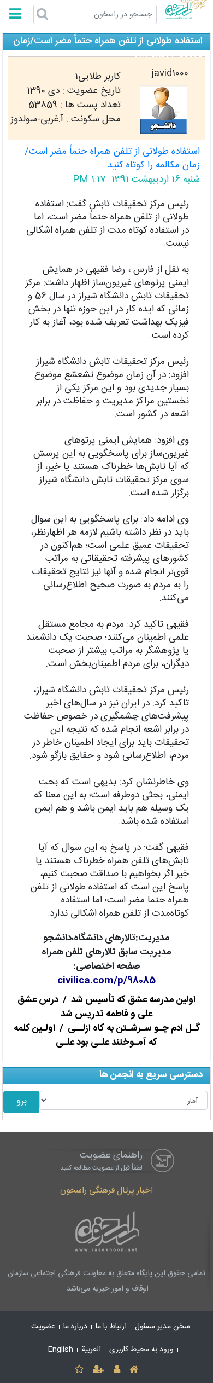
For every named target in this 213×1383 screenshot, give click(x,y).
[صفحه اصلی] (134, 1370)
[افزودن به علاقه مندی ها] (79, 1370)
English (60, 1350)
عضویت (43, 1327)
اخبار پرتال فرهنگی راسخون (106, 1190)
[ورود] (117, 1370)
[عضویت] (98, 1370)
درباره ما (75, 1327)
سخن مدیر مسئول (162, 1327)
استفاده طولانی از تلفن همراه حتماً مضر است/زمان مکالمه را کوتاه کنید (112, 159)
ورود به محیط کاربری (141, 1350)
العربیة (91, 1350)
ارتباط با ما (111, 1327)
